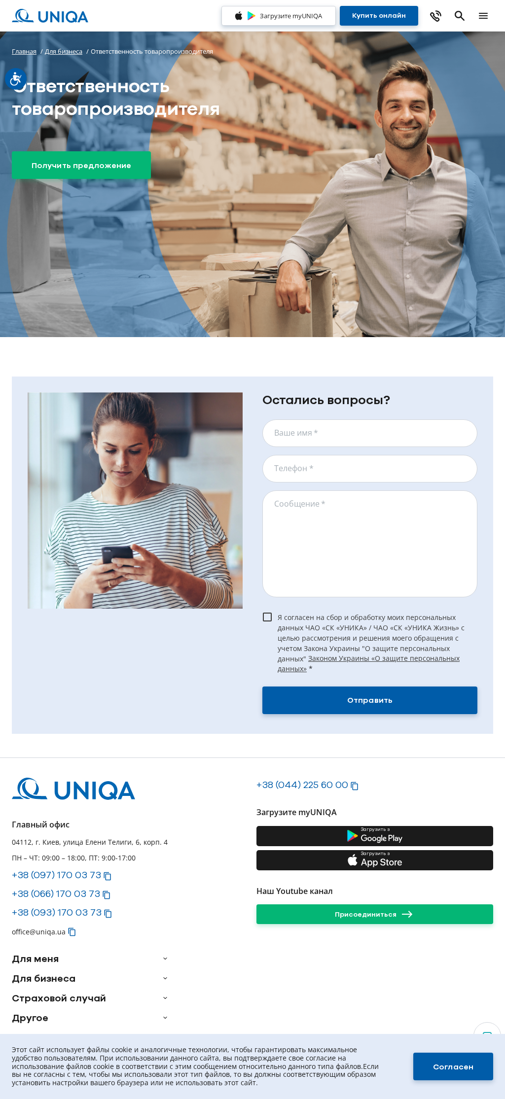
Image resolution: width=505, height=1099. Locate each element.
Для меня (35, 958)
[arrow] (165, 958)
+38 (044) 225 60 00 (302, 784)
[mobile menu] (483, 16)
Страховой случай (59, 998)
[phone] (436, 16)
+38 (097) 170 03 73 (56, 875)
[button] (107, 876)
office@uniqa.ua (39, 931)
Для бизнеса (63, 51)
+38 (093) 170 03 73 (57, 912)
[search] (459, 16)
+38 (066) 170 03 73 (56, 893)
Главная (24, 51)
